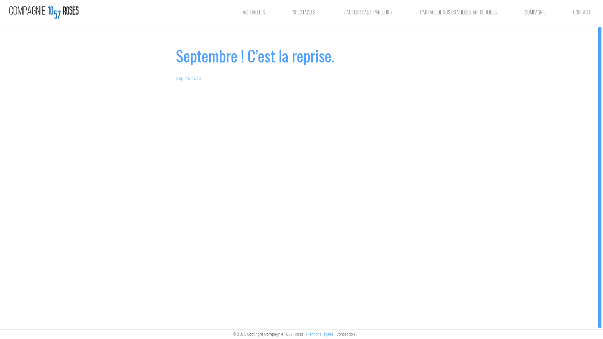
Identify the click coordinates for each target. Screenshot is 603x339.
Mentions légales (320, 334)
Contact (581, 12)
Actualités (254, 12)
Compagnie (535, 12)
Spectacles (304, 12)
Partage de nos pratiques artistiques (458, 12)
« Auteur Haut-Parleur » (368, 12)
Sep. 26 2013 (188, 78)
